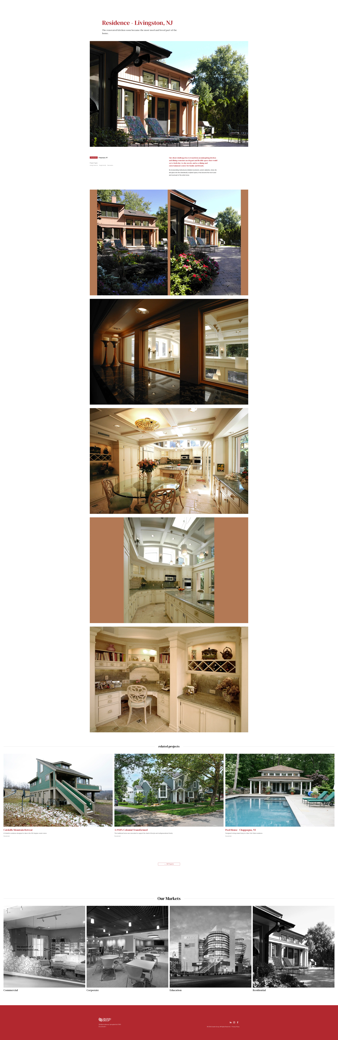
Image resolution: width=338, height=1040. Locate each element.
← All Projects (169, 864)
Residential (94, 157)
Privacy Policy (235, 1027)
